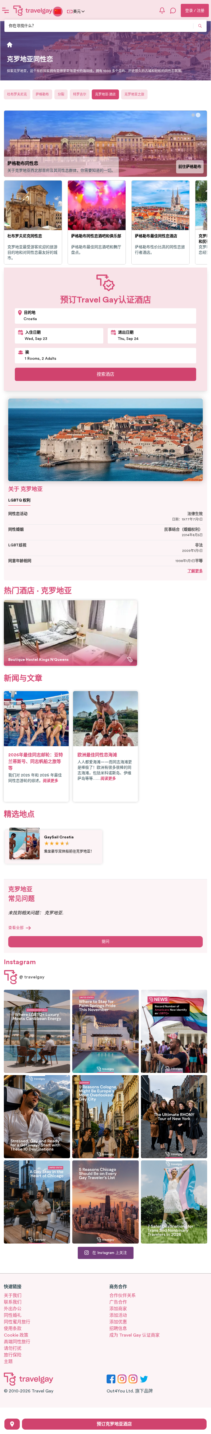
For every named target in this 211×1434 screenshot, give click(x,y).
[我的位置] (12, 1424)
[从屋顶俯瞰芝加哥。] (37, 1202)
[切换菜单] (5, 10)
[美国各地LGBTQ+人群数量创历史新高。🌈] (174, 1031)
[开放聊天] (173, 10)
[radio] (46, 843)
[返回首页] (33, 10)
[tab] (193, 115)
